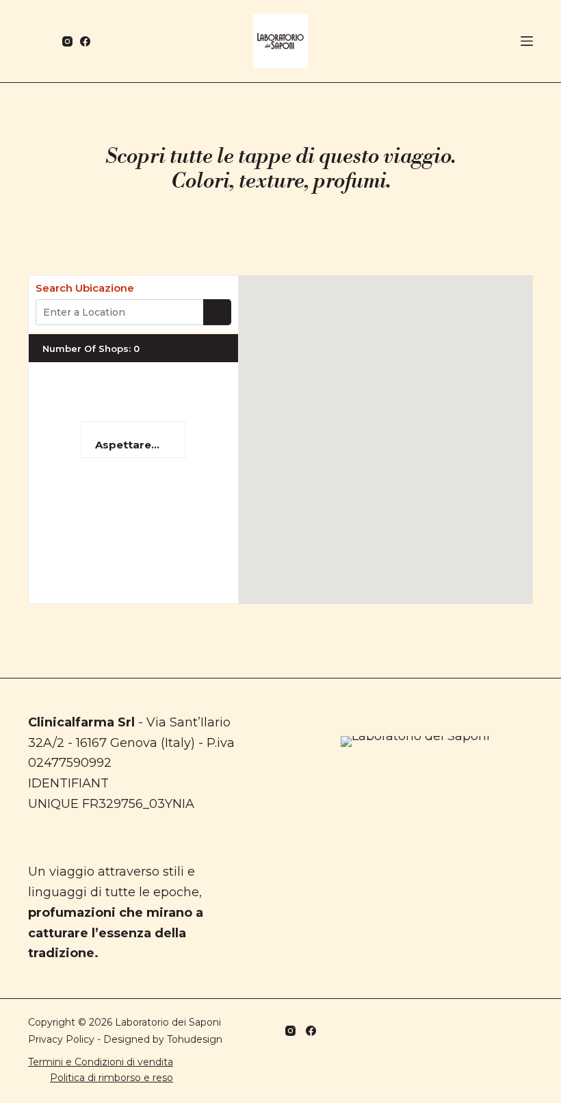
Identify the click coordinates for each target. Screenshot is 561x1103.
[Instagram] (67, 41)
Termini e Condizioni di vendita (100, 1062)
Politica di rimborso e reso (111, 1078)
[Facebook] (85, 41)
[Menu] (527, 41)
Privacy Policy (61, 1039)
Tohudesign (194, 1039)
